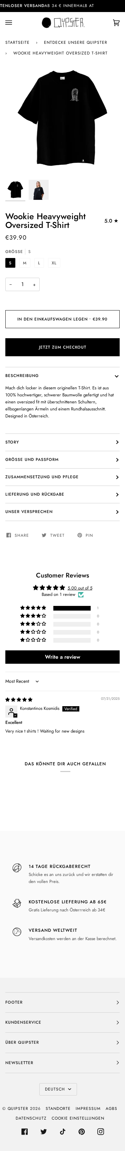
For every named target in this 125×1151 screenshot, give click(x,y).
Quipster (18, 1109)
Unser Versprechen (29, 512)
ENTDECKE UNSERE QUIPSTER (75, 42)
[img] (18, 699)
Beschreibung (22, 376)
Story (12, 442)
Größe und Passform (32, 460)
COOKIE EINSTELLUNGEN (78, 1118)
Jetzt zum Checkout (62, 347)
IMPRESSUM (88, 1109)
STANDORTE (58, 1109)
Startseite (17, 42)
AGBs (111, 1109)
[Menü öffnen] (15, 22)
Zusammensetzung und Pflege (42, 477)
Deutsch (56, 1089)
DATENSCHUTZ (31, 1118)
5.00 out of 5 (80, 588)
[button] (33, 608)
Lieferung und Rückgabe (34, 494)
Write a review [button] (62, 657)
